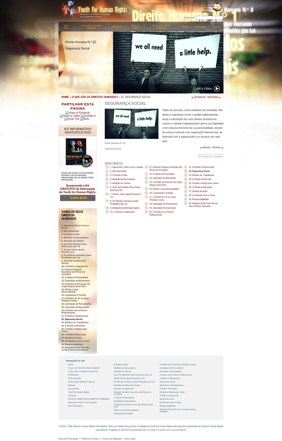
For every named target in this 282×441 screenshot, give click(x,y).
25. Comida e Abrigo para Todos (74, 330)
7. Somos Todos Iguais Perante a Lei (72, 250)
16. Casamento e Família (73, 295)
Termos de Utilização (112, 439)
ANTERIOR (200, 97)
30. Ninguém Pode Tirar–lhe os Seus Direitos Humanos (75, 348)
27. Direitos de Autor (71, 338)
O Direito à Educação (169, 395)
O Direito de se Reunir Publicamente (176, 375)
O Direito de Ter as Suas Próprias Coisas (178, 364)
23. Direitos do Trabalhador (75, 322)
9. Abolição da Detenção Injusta (73, 262)
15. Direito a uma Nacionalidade (69, 290)
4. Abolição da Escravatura (74, 237)
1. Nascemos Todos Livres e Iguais (126, 167)
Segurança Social (167, 382)
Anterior (206, 147)
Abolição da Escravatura (124, 368)
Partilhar (142, 3)
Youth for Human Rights (78, 392)
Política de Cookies (90, 439)
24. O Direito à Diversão (73, 326)
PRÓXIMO (212, 97)
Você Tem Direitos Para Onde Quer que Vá (133, 375)
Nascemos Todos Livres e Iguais (82, 402)
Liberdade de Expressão (170, 371)
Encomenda (200, 26)
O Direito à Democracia (170, 378)
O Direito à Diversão (168, 389)
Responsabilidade (168, 406)
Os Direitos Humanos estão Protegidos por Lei (134, 382)
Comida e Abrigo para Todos (172, 392)
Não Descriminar (75, 406)
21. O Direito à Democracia (74, 316)
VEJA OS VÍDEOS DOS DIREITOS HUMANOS (88, 399)
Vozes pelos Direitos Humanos (161, 26)
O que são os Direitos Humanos (91, 26)
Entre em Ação (135, 26)
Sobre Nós (66, 26)
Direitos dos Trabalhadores (171, 385)
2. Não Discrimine (70, 231)
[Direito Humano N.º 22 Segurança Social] (131, 138)
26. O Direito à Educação (73, 334)
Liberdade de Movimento (125, 401)
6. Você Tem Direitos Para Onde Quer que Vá (74, 245)
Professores (117, 26)
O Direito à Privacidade (124, 398)
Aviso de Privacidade (68, 439)
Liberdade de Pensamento (171, 368)
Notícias (185, 26)
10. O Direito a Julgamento (74, 266)
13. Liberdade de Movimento (75, 281)
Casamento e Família (123, 413)
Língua (185, 3)
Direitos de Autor (167, 399)
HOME (65, 97)
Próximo (216, 147)
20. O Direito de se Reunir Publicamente (74, 311)
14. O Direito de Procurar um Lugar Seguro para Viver (75, 285)
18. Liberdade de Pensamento (76, 304)
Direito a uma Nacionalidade (126, 410)
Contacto (216, 26)
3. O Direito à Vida (70, 234)
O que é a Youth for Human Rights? (84, 368)
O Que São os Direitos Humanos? (83, 371)
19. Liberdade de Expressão (75, 307)
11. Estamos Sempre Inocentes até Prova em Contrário (73, 271)
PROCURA (189, 18)
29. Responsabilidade (72, 344)
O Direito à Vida (121, 364)
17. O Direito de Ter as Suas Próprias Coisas (75, 299)
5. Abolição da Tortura (72, 241)
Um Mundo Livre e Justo (170, 402)
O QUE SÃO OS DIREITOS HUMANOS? (95, 97)
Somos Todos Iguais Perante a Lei (129, 378)
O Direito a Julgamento (124, 389)
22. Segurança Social (71, 319)
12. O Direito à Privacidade (74, 277)
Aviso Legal (130, 439)
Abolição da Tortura (122, 371)
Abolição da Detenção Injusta (127, 385)
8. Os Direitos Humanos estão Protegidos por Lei (76, 256)
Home (70, 364)
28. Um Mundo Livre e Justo (75, 341)
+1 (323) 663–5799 (162, 3)
